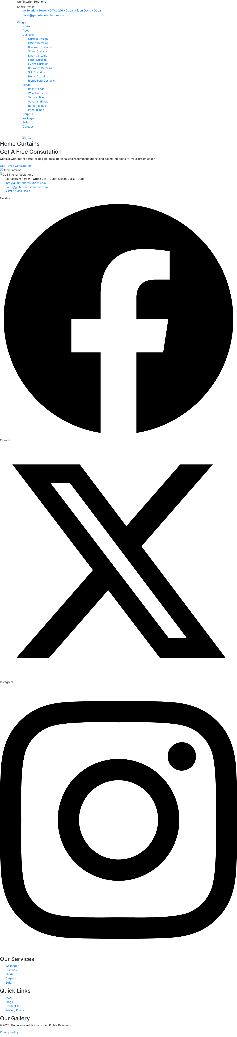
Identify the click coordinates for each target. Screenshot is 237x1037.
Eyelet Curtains (38, 64)
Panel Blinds (36, 110)
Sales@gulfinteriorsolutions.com (44, 15)
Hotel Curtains (37, 59)
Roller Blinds (36, 89)
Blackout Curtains (40, 47)
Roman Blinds (37, 105)
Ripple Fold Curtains (41, 80)
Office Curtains (38, 43)
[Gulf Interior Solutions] (21, 22)
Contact (28, 126)
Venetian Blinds (38, 101)
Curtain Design (38, 39)
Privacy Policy (9, 1032)
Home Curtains (38, 76)
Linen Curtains (37, 55)
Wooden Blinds (38, 93)
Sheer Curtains (38, 51)
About (27, 30)
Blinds (26, 84)
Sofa (26, 122)
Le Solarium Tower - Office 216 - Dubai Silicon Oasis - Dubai (62, 10)
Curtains (28, 34)
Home (26, 26)
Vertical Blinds (37, 97)
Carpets (28, 114)
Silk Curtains (36, 72)
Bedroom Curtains (40, 68)
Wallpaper (29, 118)
